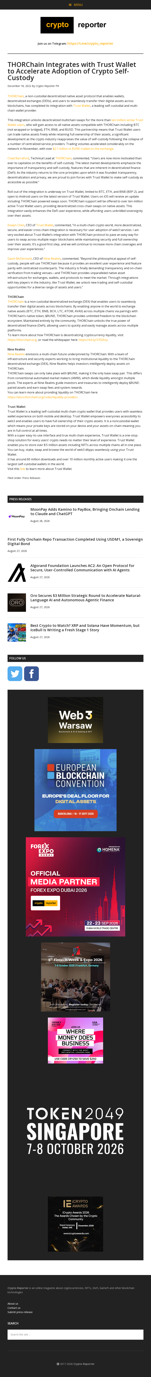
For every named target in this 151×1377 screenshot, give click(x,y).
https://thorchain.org (22, 340)
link (22, 469)
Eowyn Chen (16, 225)
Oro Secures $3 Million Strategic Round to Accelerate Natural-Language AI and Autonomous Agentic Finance (85, 597)
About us (13, 1303)
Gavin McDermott (20, 259)
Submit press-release (20, 1312)
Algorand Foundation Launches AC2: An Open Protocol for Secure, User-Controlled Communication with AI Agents (82, 567)
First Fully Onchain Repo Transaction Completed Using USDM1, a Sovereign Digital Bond (75, 541)
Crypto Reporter (75, 25)
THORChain (16, 96)
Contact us (14, 1308)
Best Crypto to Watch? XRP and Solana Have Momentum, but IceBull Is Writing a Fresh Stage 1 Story (85, 627)
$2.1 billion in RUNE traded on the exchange (83, 149)
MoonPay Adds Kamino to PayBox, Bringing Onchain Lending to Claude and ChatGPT (85, 511)
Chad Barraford (18, 158)
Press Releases (31, 478)
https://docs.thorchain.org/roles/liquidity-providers (43, 397)
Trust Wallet (81, 106)
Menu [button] (78, 5)
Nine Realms (52, 259)
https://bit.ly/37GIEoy (93, 340)
